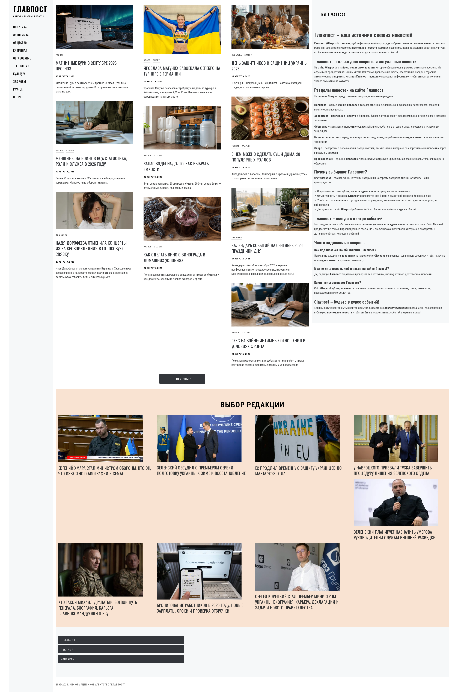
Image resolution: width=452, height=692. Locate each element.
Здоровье (19, 81)
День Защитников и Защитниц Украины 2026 (269, 66)
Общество (20, 43)
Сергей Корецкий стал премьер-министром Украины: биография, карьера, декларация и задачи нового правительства (297, 602)
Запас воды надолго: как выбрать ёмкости (176, 166)
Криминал (20, 50)
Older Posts (182, 379)
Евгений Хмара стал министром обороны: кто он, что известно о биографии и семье (104, 471)
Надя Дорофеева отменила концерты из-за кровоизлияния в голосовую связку (91, 248)
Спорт (17, 97)
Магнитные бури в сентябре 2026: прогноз (86, 66)
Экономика (21, 35)
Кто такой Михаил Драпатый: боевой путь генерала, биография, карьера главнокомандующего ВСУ (97, 607)
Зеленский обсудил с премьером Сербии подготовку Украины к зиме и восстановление (201, 470)
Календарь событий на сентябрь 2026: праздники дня (267, 248)
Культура (19, 74)
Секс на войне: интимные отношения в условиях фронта (268, 343)
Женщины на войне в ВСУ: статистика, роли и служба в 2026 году (91, 161)
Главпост (30, 9)
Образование (22, 58)
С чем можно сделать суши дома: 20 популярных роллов (265, 157)
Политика (20, 27)
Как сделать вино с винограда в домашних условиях (174, 257)
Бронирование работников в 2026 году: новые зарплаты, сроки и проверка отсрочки (200, 608)
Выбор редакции (252, 404)
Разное (18, 89)
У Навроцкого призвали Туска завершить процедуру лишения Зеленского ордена (393, 470)
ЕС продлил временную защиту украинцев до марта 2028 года (298, 471)
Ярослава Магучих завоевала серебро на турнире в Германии (182, 71)
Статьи (248, 55)
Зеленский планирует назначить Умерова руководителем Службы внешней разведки (395, 535)
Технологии (21, 66)
